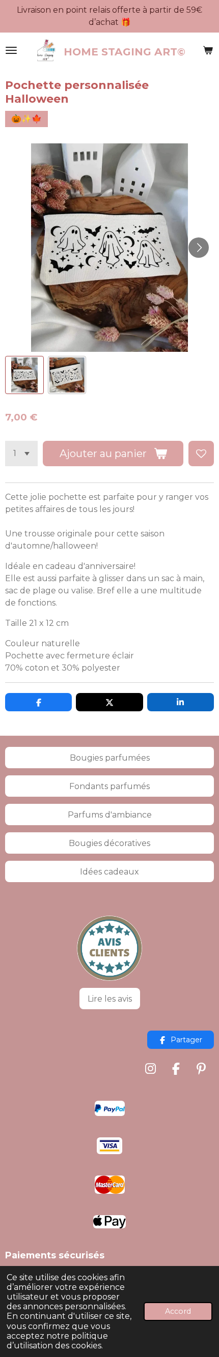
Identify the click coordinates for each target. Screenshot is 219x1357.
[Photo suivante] (198, 247)
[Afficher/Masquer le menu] (11, 50)
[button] (24, 375)
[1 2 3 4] (21, 453)
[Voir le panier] (208, 50)
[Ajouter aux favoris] (201, 453)
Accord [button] (178, 1311)
